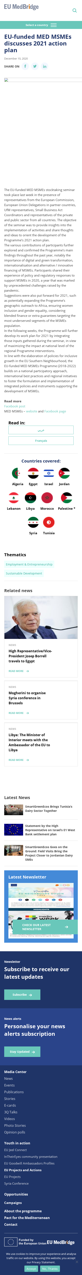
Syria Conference (16, 1183)
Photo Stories (15, 1125)
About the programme (23, 1211)
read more (16, 671)
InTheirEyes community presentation (30, 1156)
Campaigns (13, 1203)
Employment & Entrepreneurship (29, 564)
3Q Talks (10, 1112)
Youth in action (17, 1143)
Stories (9, 1098)
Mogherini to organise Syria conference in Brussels (27, 698)
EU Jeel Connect (15, 1150)
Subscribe (20, 995)
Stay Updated (20, 1052)
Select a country (37, 25)
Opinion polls (14, 1132)
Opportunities (16, 1194)
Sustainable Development (24, 573)
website (31, 411)
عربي (41, 430)
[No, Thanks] (77, 1262)
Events (9, 1085)
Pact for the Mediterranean (27, 1217)
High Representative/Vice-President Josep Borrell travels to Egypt (30, 656)
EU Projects (12, 1177)
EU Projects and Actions (22, 1170)
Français (41, 441)
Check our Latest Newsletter (36, 927)
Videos (9, 1118)
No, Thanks (50, 1268)
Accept (31, 1268)
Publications (14, 1092)
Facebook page (55, 411)
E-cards (10, 1105)
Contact (10, 1224)
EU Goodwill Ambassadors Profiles (29, 1163)
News (8, 1078)
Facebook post (14, 406)
